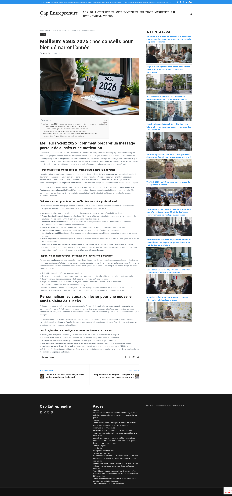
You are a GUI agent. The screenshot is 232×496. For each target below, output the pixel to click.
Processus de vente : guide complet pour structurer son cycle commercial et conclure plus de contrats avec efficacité (115, 466)
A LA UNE (88, 12)
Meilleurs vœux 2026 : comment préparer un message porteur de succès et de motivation (75, 124)
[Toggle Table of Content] (104, 121)
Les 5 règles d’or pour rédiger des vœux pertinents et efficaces (65, 136)
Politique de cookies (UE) (102, 453)
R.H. (173, 12)
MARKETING (162, 12)
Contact (96, 420)
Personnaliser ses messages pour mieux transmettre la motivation (66, 126)
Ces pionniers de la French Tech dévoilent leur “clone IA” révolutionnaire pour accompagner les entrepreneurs (168, 127)
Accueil (42, 31)
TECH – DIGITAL (92, 16)
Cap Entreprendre (59, 13)
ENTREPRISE (102, 12)
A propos (96, 410)
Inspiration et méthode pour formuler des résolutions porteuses (66, 131)
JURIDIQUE (146, 12)
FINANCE (116, 12)
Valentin (46, 53)
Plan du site (97, 448)
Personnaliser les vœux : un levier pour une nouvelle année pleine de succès (70, 134)
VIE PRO (108, 16)
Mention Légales (99, 445)
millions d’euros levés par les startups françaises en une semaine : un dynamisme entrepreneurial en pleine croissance (168, 39)
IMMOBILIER (131, 12)
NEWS (48, 31)
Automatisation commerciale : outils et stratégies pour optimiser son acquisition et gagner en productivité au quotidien (115, 415)
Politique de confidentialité (103, 451)
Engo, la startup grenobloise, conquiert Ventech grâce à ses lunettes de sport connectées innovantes (168, 69)
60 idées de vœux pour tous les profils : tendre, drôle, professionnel (67, 129)
